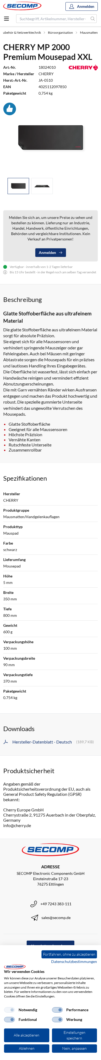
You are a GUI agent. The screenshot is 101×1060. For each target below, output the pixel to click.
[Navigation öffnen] (6, 18)
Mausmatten (89, 32)
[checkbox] (9, 1010)
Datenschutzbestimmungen (74, 961)
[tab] (18, 186)
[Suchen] (93, 18)
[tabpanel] (50, 137)
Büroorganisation (60, 32)
